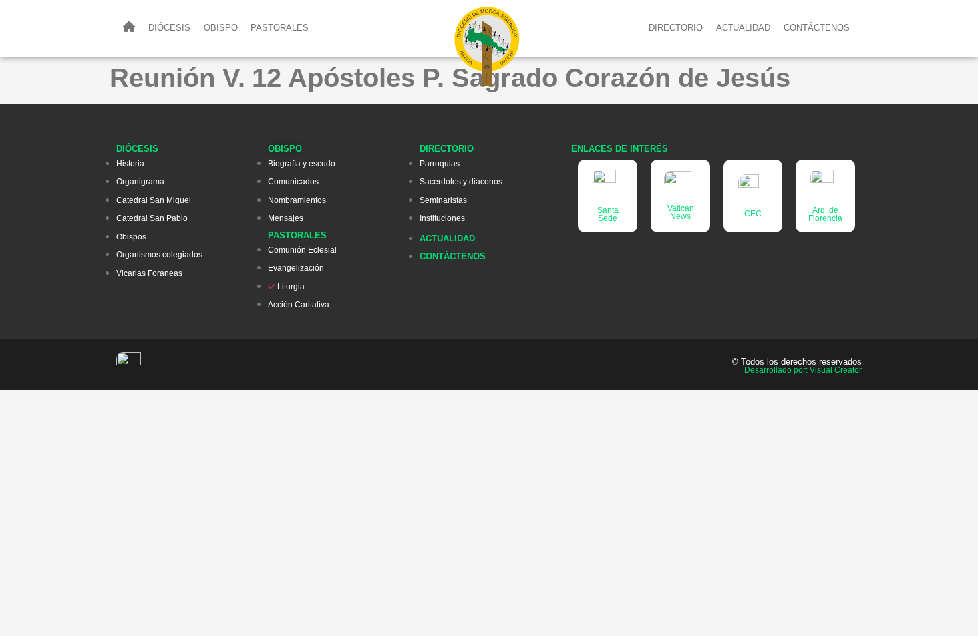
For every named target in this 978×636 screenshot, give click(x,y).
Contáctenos (817, 28)
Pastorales (280, 28)
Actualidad (743, 28)
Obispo (221, 28)
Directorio (676, 28)
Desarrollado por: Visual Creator (803, 370)
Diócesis (169, 28)
